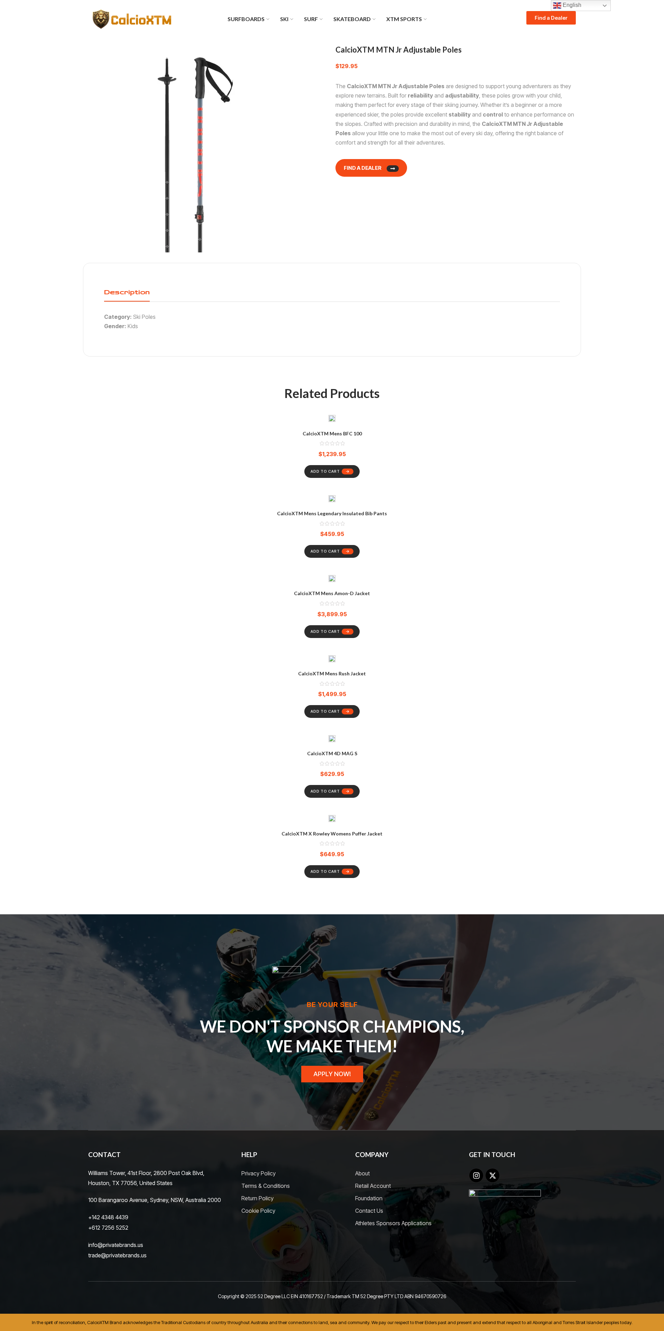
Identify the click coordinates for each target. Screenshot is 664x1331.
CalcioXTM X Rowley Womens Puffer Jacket (332, 834)
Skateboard (352, 19)
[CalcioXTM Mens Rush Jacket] (332, 660)
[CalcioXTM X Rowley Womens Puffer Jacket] (332, 819)
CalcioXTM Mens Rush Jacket (332, 673)
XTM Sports (404, 19)
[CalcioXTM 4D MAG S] (332, 740)
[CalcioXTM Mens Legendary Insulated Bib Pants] (332, 500)
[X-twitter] (492, 1175)
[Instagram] (476, 1175)
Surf (311, 19)
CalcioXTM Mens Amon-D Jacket (332, 593)
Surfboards (246, 19)
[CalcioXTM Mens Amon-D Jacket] (332, 579)
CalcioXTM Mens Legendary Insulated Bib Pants (332, 513)
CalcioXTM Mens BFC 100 (332, 433)
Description (127, 292)
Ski (284, 19)
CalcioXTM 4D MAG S (332, 753)
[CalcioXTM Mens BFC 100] (332, 419)
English (571, 5)
